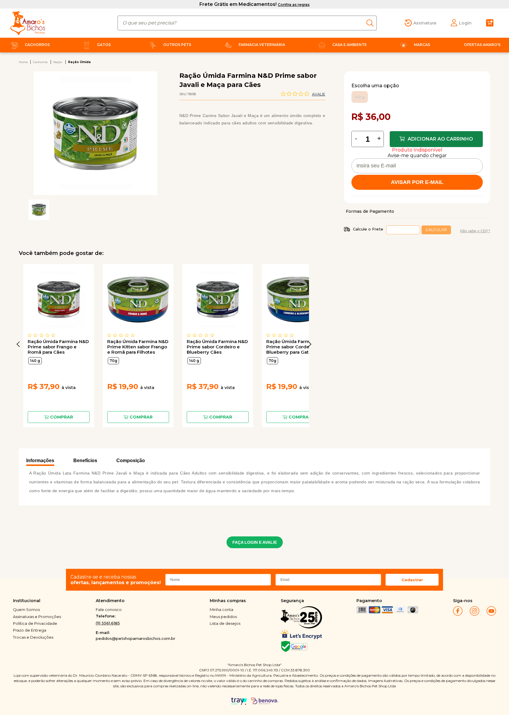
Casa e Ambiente (349, 44)
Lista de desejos (225, 623)
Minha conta (221, 609)
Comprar (61, 417)
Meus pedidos (223, 616)
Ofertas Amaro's (482, 44)
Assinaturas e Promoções (37, 616)
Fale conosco (109, 609)
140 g (35, 360)
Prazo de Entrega (29, 630)
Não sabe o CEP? (475, 231)
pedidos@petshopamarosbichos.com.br (135, 638)
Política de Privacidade (35, 623)
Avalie (318, 94)
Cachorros (37, 44)
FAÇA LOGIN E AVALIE (254, 542)
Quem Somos (26, 609)
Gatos (104, 44)
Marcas (422, 44)
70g (113, 360)
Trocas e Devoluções (33, 637)
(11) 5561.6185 (108, 623)
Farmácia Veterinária (262, 44)
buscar (371, 23)
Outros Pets (177, 44)
